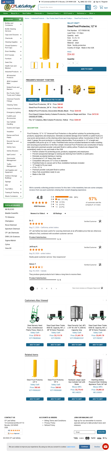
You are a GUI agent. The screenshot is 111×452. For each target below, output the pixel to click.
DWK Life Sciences (12, 237)
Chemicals (38, 13)
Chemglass (9, 221)
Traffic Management (11, 165)
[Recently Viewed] (95, 7)
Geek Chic (8, 62)
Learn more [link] (71, 447)
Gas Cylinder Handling (11, 123)
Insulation (10, 132)
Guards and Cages (13, 128)
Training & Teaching (12, 192)
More (91, 13)
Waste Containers (11, 196)
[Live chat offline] (105, 446)
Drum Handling (10, 51)
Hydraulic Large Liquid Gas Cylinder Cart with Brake (76, 382)
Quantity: (71, 59)
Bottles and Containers (9, 24)
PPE (6, 185)
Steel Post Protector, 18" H (40, 104)
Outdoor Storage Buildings (11, 177)
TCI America (9, 217)
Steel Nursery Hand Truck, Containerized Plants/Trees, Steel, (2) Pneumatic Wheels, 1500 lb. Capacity (35, 327)
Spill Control (11, 155)
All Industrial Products (11, 76)
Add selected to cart (52, 100)
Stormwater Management (11, 159)
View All (8, 248)
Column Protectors (13, 109)
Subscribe (101, 432)
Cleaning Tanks (12, 105)
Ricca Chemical (11, 225)
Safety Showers (12, 151)
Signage (8, 182)
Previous (28, 65)
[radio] (66, 197)
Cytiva (7, 244)
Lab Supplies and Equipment (11, 171)
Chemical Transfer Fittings (13, 100)
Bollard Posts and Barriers (13, 88)
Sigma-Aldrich (10, 240)
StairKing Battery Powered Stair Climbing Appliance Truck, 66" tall (98, 382)
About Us (14, 13)
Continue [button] (84, 447)
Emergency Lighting (14, 112)
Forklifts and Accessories (11, 117)
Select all (32, 100)
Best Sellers (27, 13)
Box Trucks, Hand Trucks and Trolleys (14, 94)
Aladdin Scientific (11, 213)
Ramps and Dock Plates (13, 136)
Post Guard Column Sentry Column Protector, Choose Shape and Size (57, 114)
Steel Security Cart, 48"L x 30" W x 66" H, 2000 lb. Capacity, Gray (77, 327)
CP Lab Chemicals (12, 233)
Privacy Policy (49, 423)
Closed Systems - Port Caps (11, 47)
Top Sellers (9, 189)
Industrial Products (12, 72)
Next (63, 65)
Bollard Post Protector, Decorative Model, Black (48, 111)
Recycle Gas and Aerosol (13, 142)
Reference (80, 13)
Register (105, 2)
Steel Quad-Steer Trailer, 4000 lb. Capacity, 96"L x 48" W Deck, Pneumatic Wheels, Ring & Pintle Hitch (56, 327)
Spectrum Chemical (12, 229)
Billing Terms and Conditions (55, 421)
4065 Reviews (42, 206)
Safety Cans (11, 147)
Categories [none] (9, 19)
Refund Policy (49, 425)
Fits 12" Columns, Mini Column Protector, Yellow (48, 120)
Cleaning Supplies (11, 42)
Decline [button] (97, 447)
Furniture (8, 59)
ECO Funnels (9, 55)
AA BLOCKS (9, 209)
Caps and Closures (12, 35)
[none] (45, 41)
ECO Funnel (68, 13)
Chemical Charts (53, 13)
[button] (103, 300)
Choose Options (35, 116)
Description (32, 128)
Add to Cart (35, 345)
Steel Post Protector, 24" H (40, 107)
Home (5, 13)
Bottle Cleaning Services (10, 30)
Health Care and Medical (10, 67)
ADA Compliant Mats (12, 82)
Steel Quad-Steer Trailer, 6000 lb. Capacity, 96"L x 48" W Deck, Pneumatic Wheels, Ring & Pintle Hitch (98, 327)
